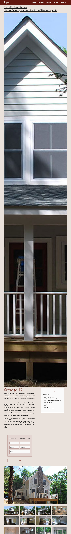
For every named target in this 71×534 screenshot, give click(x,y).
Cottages (45, 391)
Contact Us (63, 2)
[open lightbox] (35, 485)
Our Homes (40, 2)
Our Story (55, 2)
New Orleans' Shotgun (53, 391)
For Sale (48, 2)
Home (34, 2)
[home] (7, 2)
